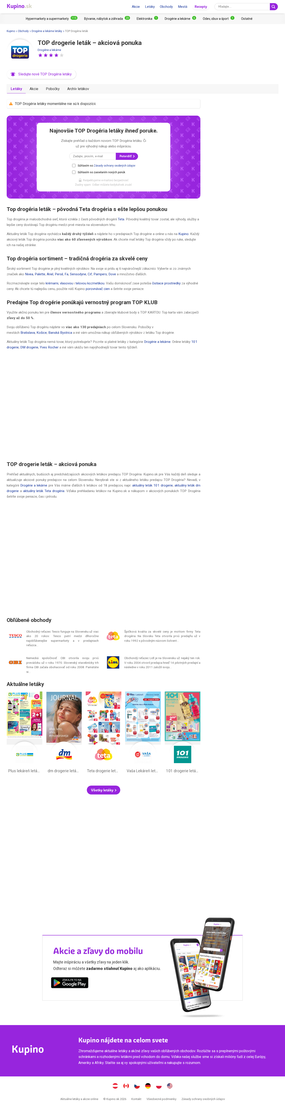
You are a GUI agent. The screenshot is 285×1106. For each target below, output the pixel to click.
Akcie (136, 7)
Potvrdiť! (126, 156)
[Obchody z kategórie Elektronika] (147, 18)
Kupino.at (115, 1086)
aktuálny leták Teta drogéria (43, 491)
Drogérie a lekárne (49, 50)
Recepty (201, 6)
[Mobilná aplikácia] (69, 983)
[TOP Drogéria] (20, 52)
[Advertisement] (103, 405)
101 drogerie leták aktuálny (182, 734)
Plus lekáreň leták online (24, 734)
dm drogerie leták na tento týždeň (64, 734)
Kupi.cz (137, 1086)
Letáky (150, 7)
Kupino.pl (159, 1086)
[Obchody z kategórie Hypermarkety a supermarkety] (51, 18)
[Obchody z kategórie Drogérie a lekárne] (180, 18)
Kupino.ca (126, 1086)
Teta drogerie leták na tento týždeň (103, 734)
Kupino (11, 31)
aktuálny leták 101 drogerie (152, 485)
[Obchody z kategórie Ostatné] (246, 18)
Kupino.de (148, 1086)
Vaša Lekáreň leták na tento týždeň (143, 734)
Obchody (166, 7)
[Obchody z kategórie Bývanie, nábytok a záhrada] (107, 18)
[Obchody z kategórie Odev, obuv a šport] (218, 18)
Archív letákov (78, 89)
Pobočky (53, 89)
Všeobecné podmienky (161, 1099)
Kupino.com (170, 1086)
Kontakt (136, 1099)
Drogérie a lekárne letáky (47, 31)
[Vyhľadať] (274, 6)
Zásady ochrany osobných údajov (114, 165)
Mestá (182, 7)
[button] (40, 55)
